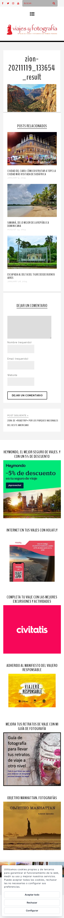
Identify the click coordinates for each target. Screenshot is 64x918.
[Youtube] (19, 3)
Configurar (32, 910)
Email (17, 358)
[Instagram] (14, 3)
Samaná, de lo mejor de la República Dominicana (28, 224)
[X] (9, 3)
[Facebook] (4, 3)
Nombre (19, 342)
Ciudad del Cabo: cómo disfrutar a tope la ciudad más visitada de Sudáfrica (31, 172)
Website (12, 375)
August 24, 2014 (16, 229)
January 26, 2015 (17, 281)
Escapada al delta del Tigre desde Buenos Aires (31, 276)
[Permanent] (32, 164)
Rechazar (32, 902)
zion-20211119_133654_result (31, 68)
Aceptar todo (32, 894)
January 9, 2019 (16, 178)
